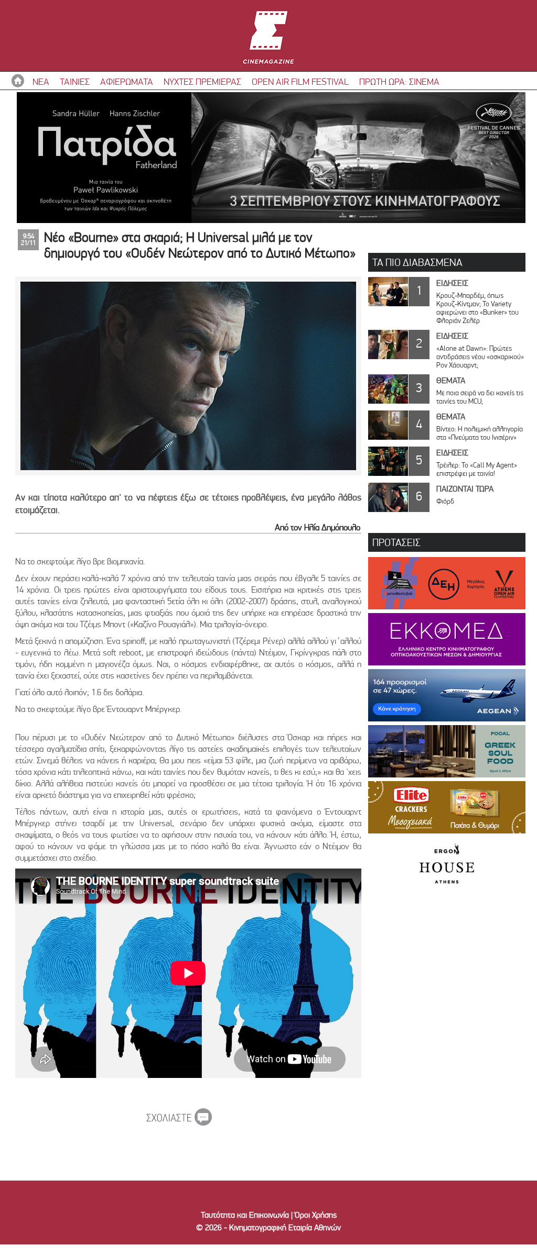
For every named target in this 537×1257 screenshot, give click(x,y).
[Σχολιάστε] (179, 1122)
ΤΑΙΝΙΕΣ (75, 81)
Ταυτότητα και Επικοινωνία (245, 1215)
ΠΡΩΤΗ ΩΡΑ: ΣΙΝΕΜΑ (399, 81)
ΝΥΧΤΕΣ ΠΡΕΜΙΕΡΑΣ (202, 81)
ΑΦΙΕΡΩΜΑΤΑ (126, 81)
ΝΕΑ (41, 81)
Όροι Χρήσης (316, 1215)
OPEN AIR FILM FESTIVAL (300, 81)
